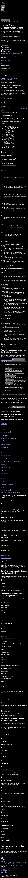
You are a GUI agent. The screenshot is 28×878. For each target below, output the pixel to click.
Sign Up (3, 11)
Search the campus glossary (7, 163)
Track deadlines (17, 53)
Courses (7, 869)
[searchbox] (9, 165)
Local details (21, 108)
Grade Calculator (9, 864)
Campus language (14, 108)
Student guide (10, 78)
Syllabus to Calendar (9, 865)
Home (2, 21)
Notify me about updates (19, 360)
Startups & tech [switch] (8, 383)
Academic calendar (5, 108)
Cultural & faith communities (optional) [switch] (13, 371)
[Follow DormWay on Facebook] (3, 872)
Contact (9, 870)
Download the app (6, 60)
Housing (4, 79)
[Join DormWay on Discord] (1, 872)
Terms (5, 870)
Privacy (2, 870)
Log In (6, 11)
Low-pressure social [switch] (9, 387)
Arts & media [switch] (8, 368)
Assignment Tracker (18, 865)
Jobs (10, 868)
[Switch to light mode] (2, 9)
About (2, 868)
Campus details (9, 79)
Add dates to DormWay (8, 152)
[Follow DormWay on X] (4, 872)
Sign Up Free (4, 855)
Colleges (6, 21)
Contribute (6, 868)
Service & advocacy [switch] (9, 375)
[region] (14, 218)
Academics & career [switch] (9, 364)
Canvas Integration (16, 862)
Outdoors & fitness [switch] (9, 380)
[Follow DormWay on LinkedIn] (6, 872)
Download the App (15, 855)
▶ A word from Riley (5, 19)
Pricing (12, 868)
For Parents (9, 862)
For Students (4, 862)
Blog (15, 868)
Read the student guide (6, 53)
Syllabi (14, 78)
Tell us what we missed (6, 360)
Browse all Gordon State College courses (10, 492)
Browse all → (4, 563)
